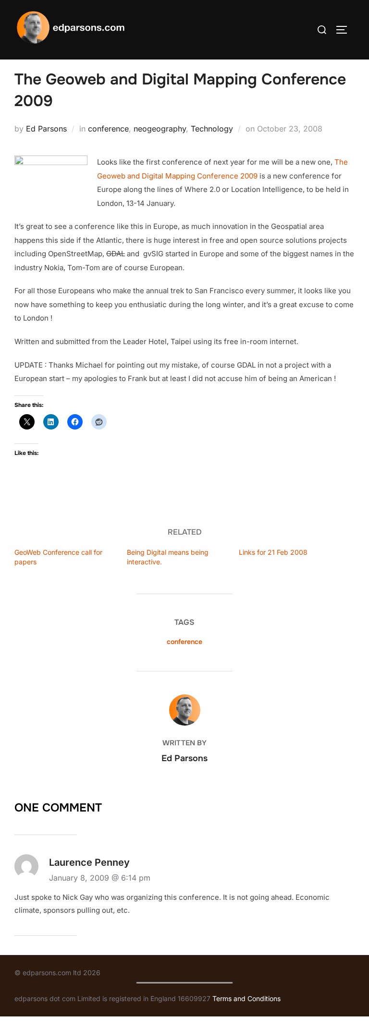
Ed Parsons (46, 128)
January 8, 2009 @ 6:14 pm (99, 878)
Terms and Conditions (246, 998)
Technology (212, 128)
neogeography (160, 128)
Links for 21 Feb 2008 (273, 552)
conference (108, 128)
